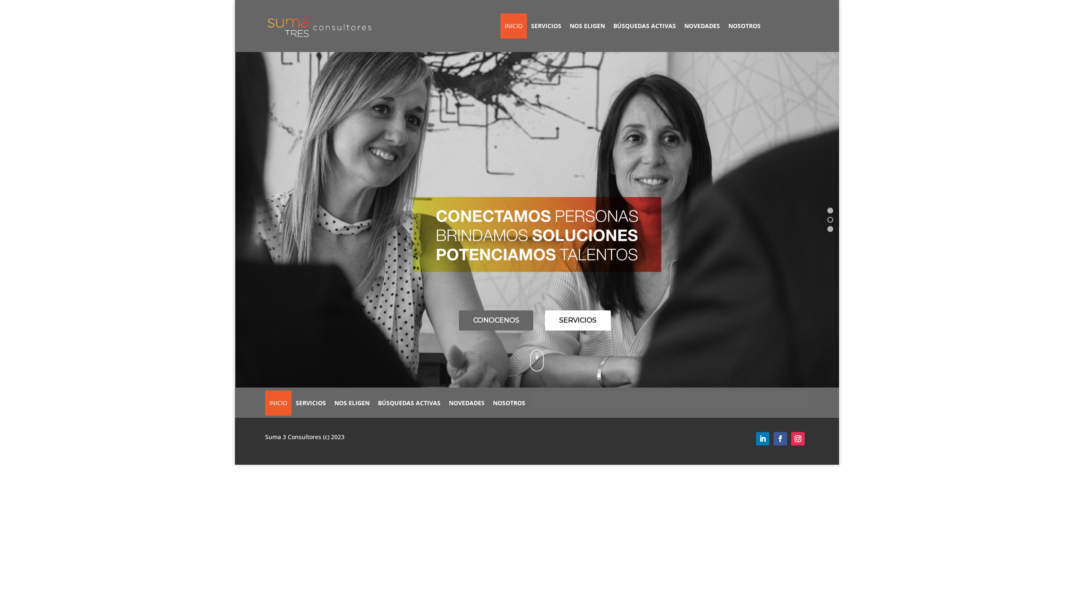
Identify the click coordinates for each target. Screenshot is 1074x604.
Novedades (702, 26)
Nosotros (744, 26)
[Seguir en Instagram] (798, 438)
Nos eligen (587, 26)
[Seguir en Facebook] (780, 438)
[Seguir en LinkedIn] (762, 438)
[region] (537, 220)
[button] (830, 210)
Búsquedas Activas (644, 26)
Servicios (546, 26)
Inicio (514, 26)
